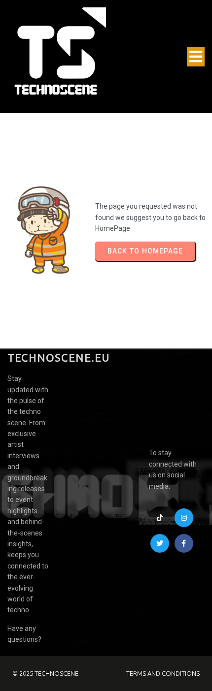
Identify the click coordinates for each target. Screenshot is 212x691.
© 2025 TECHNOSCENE (45, 673)
